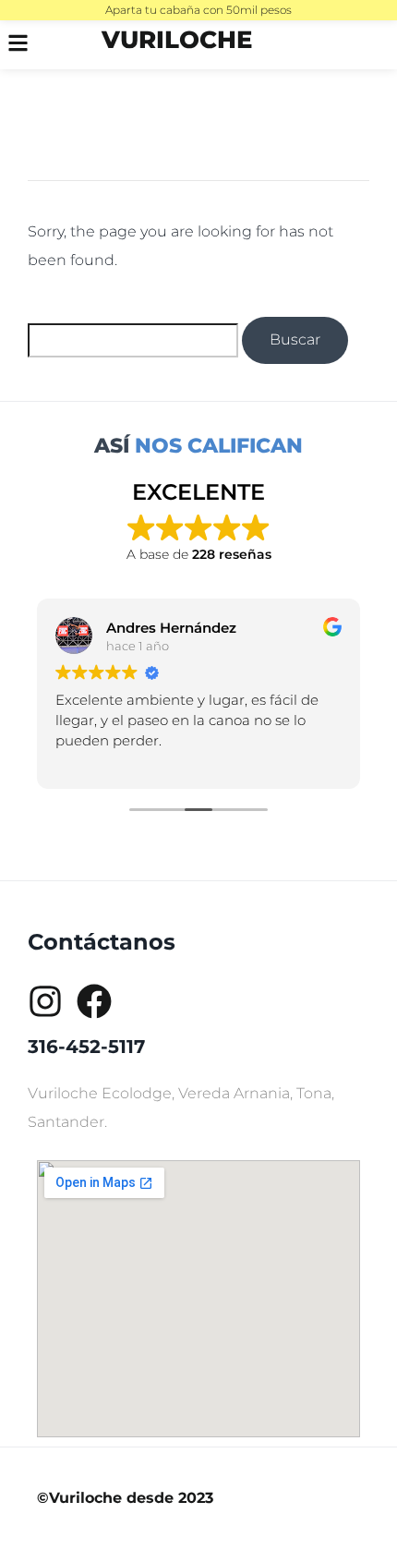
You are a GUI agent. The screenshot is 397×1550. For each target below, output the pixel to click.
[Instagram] (45, 1001)
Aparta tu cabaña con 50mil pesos (198, 10)
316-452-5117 (86, 1046)
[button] (27, 45)
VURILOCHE (177, 39)
